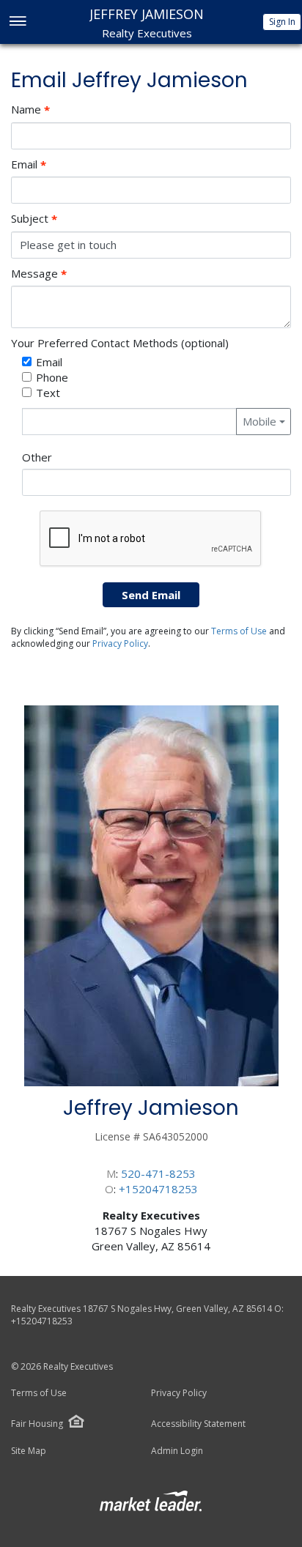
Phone (52, 377)
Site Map (28, 1451)
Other (37, 457)
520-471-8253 (158, 1173)
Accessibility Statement (198, 1424)
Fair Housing (37, 1423)
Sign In (282, 21)
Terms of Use (239, 631)
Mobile (259, 421)
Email (28, 164)
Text (48, 392)
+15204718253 (158, 1188)
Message (39, 273)
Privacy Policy (120, 643)
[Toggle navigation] (17, 22)
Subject (34, 218)
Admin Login (177, 1451)
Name (30, 109)
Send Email (151, 594)
